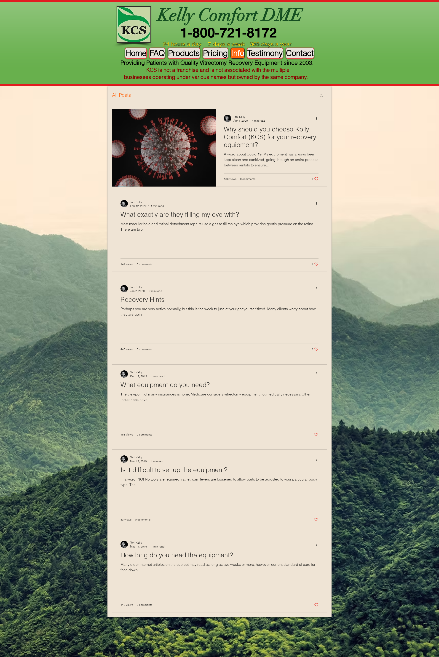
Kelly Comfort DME (230, 15)
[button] (321, 95)
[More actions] (318, 118)
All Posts (121, 95)
